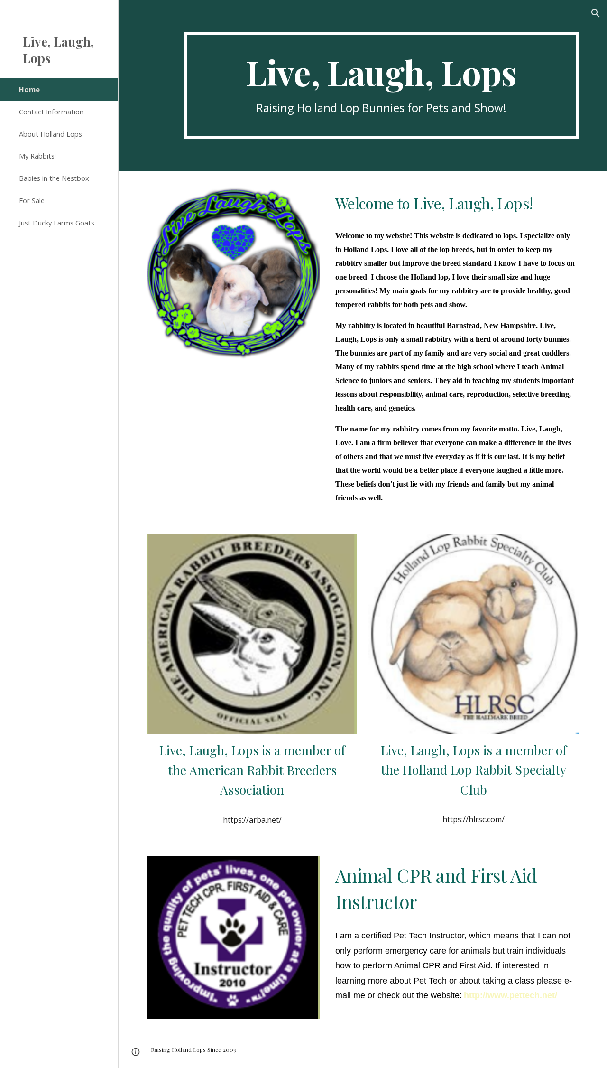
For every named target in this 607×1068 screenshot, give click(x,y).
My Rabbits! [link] (37, 155)
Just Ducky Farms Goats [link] (56, 222)
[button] (595, 13)
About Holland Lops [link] (50, 134)
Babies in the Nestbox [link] (54, 178)
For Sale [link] (32, 200)
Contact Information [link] (51, 111)
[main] (381, 85)
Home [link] (29, 89)
